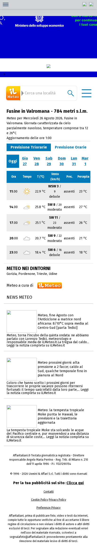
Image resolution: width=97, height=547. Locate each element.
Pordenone (26, 274)
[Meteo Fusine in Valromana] (14, 93)
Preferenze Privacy (48, 507)
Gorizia (12, 274)
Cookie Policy (39, 499)
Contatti (49, 491)
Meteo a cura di (20, 285)
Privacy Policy (57, 499)
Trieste (42, 274)
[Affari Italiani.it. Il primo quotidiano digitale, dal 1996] (48, 66)
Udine (53, 274)
